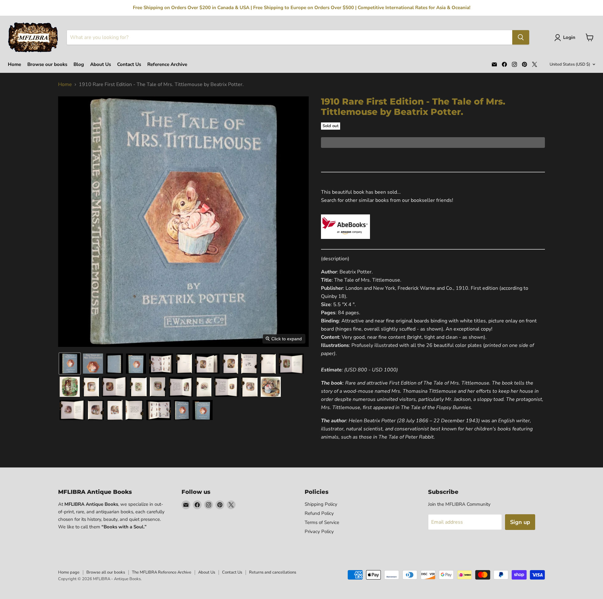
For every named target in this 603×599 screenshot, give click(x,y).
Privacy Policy (319, 531)
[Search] (520, 37)
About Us (100, 64)
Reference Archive (167, 64)
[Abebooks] (345, 242)
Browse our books (47, 64)
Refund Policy (319, 513)
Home (14, 64)
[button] (566, 37)
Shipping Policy (321, 504)
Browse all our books (105, 572)
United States (570, 64)
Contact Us (129, 64)
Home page (68, 572)
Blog (78, 64)
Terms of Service (322, 522)
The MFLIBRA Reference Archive (161, 572)
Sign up (520, 522)
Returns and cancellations (272, 572)
